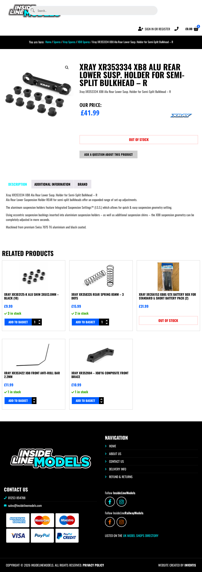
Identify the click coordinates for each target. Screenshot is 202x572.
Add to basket (18, 322)
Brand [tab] (82, 184)
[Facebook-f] (110, 502)
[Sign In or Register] (141, 29)
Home (48, 42)
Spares (57, 42)
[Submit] (32, 10)
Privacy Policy (93, 565)
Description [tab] (17, 184)
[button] (66, 67)
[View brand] (181, 128)
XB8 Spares (84, 42)
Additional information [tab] (52, 184)
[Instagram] (121, 502)
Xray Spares (69, 42)
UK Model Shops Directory (140, 535)
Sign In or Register (157, 29)
